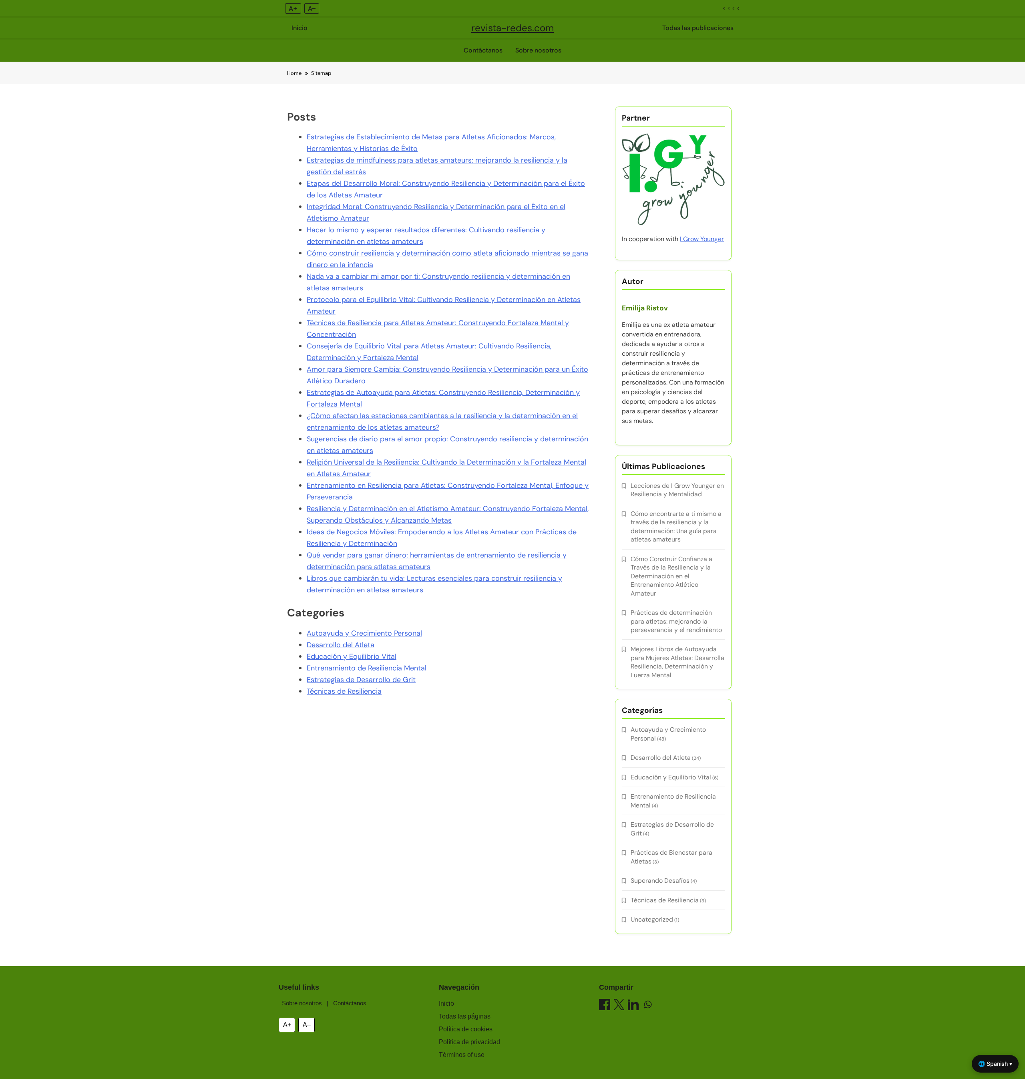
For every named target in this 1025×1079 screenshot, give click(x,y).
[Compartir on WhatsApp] (647, 1006)
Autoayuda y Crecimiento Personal (364, 633)
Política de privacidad (469, 1042)
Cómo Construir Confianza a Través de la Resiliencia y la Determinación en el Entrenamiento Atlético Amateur (671, 576)
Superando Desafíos (660, 880)
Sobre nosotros (538, 50)
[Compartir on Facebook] (604, 1006)
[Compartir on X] (619, 1006)
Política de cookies (465, 1029)
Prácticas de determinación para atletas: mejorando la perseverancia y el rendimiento (676, 621)
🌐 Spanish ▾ (995, 1063)
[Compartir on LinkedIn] (633, 1006)
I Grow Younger (702, 239)
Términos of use (461, 1054)
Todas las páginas (464, 1016)
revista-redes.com (512, 28)
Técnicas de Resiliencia (344, 691)
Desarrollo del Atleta (340, 645)
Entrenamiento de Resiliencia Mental (366, 668)
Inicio (299, 28)
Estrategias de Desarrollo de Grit (361, 679)
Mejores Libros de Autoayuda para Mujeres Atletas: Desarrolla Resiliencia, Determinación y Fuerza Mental (677, 662)
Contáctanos (483, 50)
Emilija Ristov (645, 308)
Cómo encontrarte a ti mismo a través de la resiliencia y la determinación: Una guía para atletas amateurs (676, 526)
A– (312, 8)
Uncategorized (652, 919)
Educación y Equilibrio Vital (351, 656)
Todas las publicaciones (698, 28)
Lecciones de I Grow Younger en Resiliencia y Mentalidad (677, 489)
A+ (293, 8)
